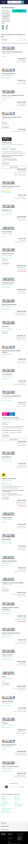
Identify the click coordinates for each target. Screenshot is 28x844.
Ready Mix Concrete (7, 144)
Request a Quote (14, 167)
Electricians (3, 798)
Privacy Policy (20, 834)
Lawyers (16, 796)
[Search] (22, 2)
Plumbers (3, 796)
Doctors (3, 806)
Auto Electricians (5, 802)
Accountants (4, 804)
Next (22, 786)
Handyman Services (5, 812)
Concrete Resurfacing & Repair (20, 419)
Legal (9, 841)
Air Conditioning (5, 810)
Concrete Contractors (7, 53)
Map (5, 39)
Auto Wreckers (18, 806)
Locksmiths (3, 799)
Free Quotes (19, 10)
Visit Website (5, 127)
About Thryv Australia (10, 834)
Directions (4, 78)
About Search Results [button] (22, 40)
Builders (16, 802)
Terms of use (10, 838)
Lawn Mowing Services (6, 808)
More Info (4, 56)
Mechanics (17, 798)
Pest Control (17, 799)
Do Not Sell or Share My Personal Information (20, 838)
